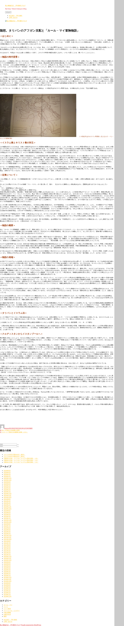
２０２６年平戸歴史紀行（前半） (14, 456)
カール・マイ (8, 605)
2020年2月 (7, 573)
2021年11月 (7, 537)
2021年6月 (7, 545)
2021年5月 (7, 547)
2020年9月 (7, 562)
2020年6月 (7, 566)
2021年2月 (7, 552)
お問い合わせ (13, 17)
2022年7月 (7, 526)
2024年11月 (7, 495)
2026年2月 (7, 476)
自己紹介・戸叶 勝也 (15, 15)
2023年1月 (7, 518)
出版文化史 (7, 614)
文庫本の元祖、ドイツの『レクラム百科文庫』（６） (21, 458)
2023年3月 (7, 516)
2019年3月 (7, 591)
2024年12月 (7, 493)
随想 (31, 428)
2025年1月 (7, 491)
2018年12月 (7, 596)
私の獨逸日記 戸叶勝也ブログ (15, 5)
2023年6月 (7, 512)
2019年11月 (7, 579)
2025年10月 (7, 480)
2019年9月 (7, 583)
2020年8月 (7, 564)
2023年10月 (7, 509)
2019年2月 (7, 592)
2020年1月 (7, 575)
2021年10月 (7, 539)
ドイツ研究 (7, 608)
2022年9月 (7, 524)
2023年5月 (7, 514)
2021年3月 (7, 550)
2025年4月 (7, 486)
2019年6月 (7, 587)
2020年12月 (7, 556)
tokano (6, 428)
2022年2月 (7, 533)
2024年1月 (7, 505)
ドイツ (6, 607)
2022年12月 (7, 520)
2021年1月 (7, 554)
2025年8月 (7, 482)
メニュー (8, 12)
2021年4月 (7, 549)
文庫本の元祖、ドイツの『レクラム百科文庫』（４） (21, 462)
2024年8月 (7, 499)
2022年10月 (7, 522)
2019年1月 (7, 594)
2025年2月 (7, 489)
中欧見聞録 (7, 612)
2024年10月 (7, 497)
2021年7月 (7, 543)
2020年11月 (7, 558)
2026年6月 (7, 472)
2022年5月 (7, 530)
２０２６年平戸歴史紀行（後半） (14, 454)
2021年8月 (7, 541)
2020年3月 (7, 571)
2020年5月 (7, 568)
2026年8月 (7, 470)
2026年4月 (7, 474)
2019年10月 (7, 581)
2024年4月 (7, 501)
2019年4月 (7, 589)
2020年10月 (7, 560)
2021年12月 (7, 535)
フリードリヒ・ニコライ (12, 610)
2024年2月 (7, 503)
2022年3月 (7, 531)
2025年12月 (7, 478)
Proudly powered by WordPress (31, 625)
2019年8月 (7, 585)
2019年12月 (7, 577)
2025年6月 (7, 484)
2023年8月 (7, 510)
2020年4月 (7, 570)
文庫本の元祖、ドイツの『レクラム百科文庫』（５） (21, 460)
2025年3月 (7, 488)
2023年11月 (7, 507)
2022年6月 (7, 528)
